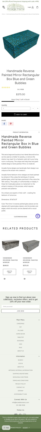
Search (20, 360)
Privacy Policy (20, 384)
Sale (20, 347)
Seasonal (20, 340)
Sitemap (20, 390)
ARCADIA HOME (16, 7)
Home (3, 14)
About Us (20, 351)
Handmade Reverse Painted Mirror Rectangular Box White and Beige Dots (30, 263)
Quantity (4, 105)
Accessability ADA (20, 394)
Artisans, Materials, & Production (21, 370)
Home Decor (20, 334)
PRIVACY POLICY (16, 427)
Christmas (20, 323)
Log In (20, 363)
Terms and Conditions (20, 380)
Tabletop (20, 337)
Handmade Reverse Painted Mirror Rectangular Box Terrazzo (10, 262)
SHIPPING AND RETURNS (20, 373)
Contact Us (20, 387)
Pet (20, 327)
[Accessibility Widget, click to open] (38, 216)
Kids (20, 344)
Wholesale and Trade (20, 377)
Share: (3, 120)
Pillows (20, 330)
